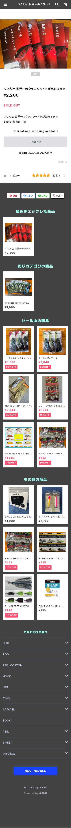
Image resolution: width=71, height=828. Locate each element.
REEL (6, 731)
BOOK (7, 720)
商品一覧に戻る (35, 771)
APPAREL (9, 709)
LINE (6, 687)
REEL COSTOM (13, 665)
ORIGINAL (9, 753)
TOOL (7, 698)
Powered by (31, 793)
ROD (6, 654)
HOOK (7, 676)
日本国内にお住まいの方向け (35, 152)
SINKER (8, 742)
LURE (6, 643)
